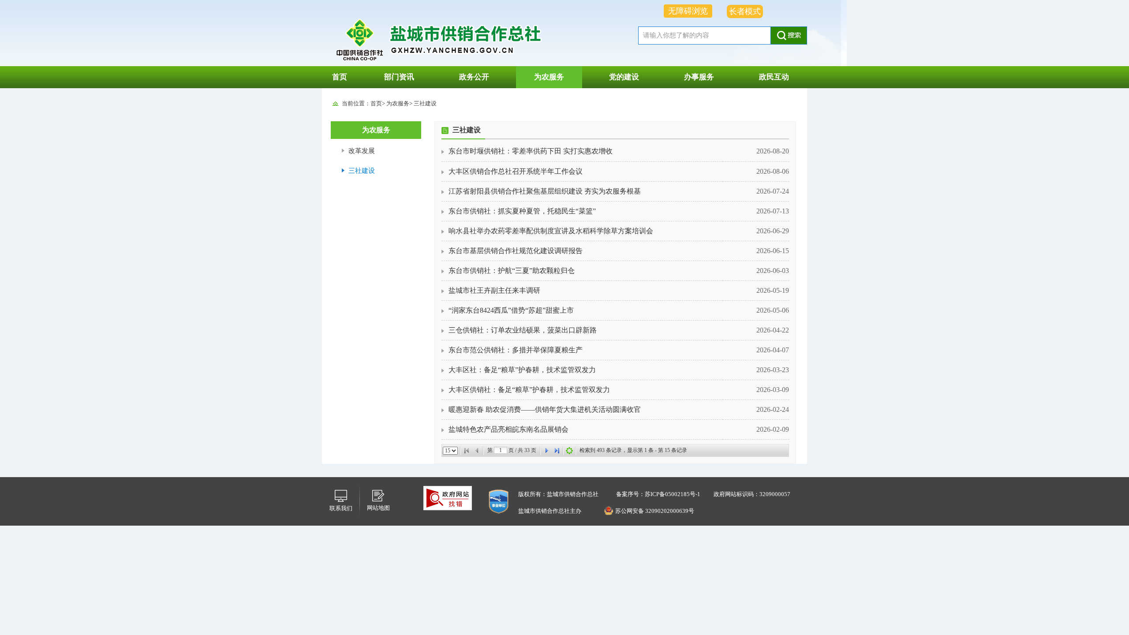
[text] (704, 35)
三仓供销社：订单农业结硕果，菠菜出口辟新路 (523, 330)
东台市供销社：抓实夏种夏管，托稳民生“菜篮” (522, 211)
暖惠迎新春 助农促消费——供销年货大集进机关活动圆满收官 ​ (546, 409)
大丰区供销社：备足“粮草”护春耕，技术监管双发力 (529, 389)
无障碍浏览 (688, 11)
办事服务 (699, 77)
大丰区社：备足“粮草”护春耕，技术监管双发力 (522, 370)
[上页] (477, 450)
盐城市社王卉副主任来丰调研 (494, 290)
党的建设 (624, 77)
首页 (339, 77)
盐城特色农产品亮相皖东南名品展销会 (508, 429)
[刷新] (569, 450)
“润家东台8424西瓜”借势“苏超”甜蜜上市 (511, 310)
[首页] (466, 450)
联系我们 (340, 508)
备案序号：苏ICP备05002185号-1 (658, 494)
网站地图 (378, 507)
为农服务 (549, 77)
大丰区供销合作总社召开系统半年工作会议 (516, 171)
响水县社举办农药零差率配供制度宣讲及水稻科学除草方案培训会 (551, 231)
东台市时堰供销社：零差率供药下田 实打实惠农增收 (531, 151)
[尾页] (557, 450)
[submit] (788, 35)
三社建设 (425, 103)
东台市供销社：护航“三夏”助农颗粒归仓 (512, 270)
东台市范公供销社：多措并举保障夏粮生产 (516, 350)
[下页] (546, 450)
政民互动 (774, 77)
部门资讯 (399, 77)
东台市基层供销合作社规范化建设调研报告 (516, 250)
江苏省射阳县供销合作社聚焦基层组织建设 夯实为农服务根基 (545, 191)
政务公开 (474, 77)
